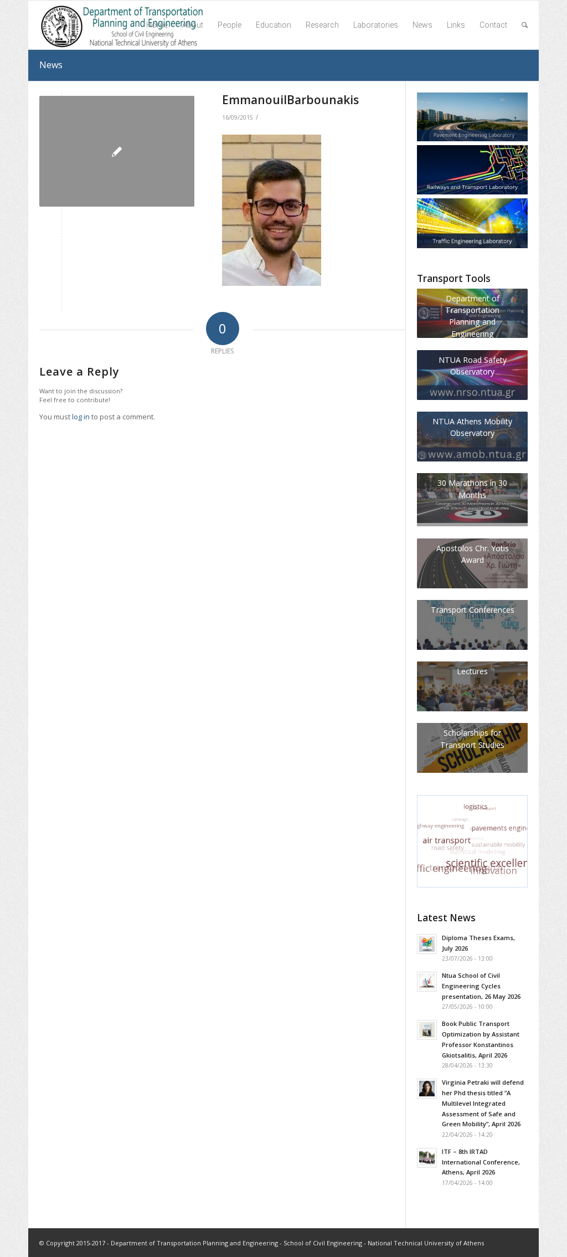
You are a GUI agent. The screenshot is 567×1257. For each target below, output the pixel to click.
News (51, 65)
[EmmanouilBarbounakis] (116, 151)
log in (81, 417)
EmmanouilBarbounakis (290, 99)
